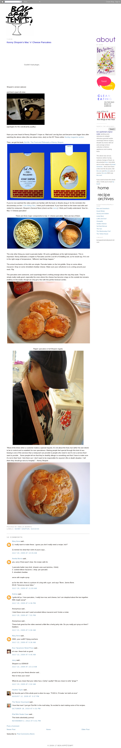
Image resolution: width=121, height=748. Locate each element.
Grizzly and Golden (103, 213)
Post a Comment (13, 726)
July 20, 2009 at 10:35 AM (24, 553)
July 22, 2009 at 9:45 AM (24, 655)
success (35, 529)
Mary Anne (16, 541)
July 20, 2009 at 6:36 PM (24, 603)
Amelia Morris (17, 558)
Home (48, 729)
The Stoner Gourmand (20, 702)
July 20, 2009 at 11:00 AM (24, 588)
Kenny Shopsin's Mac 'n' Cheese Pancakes (29, 42)
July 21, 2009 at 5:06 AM (24, 630)
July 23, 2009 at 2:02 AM (24, 684)
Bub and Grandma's (103, 208)
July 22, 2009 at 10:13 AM (24, 667)
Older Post (85, 729)
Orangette (100, 221)
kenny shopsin (22, 529)
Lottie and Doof (101, 219)
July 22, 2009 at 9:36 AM (24, 642)
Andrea (14, 594)
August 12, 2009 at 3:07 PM (25, 696)
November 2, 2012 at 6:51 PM (26, 721)
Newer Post (11, 729)
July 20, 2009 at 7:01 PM (24, 615)
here (106, 162)
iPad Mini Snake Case (20, 714)
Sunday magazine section (74, 137)
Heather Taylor (17, 690)
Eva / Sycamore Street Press (23, 648)
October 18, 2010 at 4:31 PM (26, 708)
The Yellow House (102, 234)
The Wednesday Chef (103, 231)
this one (99, 171)
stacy (14, 660)
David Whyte (101, 211)
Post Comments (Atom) (26, 734)
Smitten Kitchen (102, 224)
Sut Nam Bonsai (102, 226)
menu (55, 208)
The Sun (99, 229)
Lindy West (100, 216)
